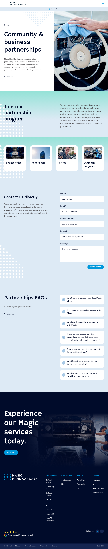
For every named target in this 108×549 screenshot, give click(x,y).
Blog (62, 484)
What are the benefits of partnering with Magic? (82, 323)
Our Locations (66, 480)
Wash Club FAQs (98, 488)
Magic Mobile (50, 514)
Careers (79, 488)
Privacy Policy (44, 546)
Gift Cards (49, 510)
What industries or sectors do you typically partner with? (82, 362)
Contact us (8, 77)
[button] (103, 3)
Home (6, 25)
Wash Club (49, 506)
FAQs (94, 484)
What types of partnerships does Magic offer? (84, 299)
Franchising (80, 480)
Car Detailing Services (50, 488)
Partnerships (81, 484)
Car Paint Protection (49, 494)
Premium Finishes (49, 501)
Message (64, 244)
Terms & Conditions (30, 546)
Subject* (64, 231)
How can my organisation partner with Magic (84, 311)
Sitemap (54, 546)
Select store (55, 9)
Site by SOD (100, 546)
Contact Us (96, 480)
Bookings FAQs (97, 492)
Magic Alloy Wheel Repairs (50, 519)
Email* (63, 206)
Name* (63, 194)
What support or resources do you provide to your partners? (82, 374)
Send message (95, 267)
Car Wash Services (49, 481)
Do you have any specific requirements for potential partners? (84, 350)
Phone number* (67, 219)
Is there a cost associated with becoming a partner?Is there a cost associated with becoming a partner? (83, 337)
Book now (11, 452)
